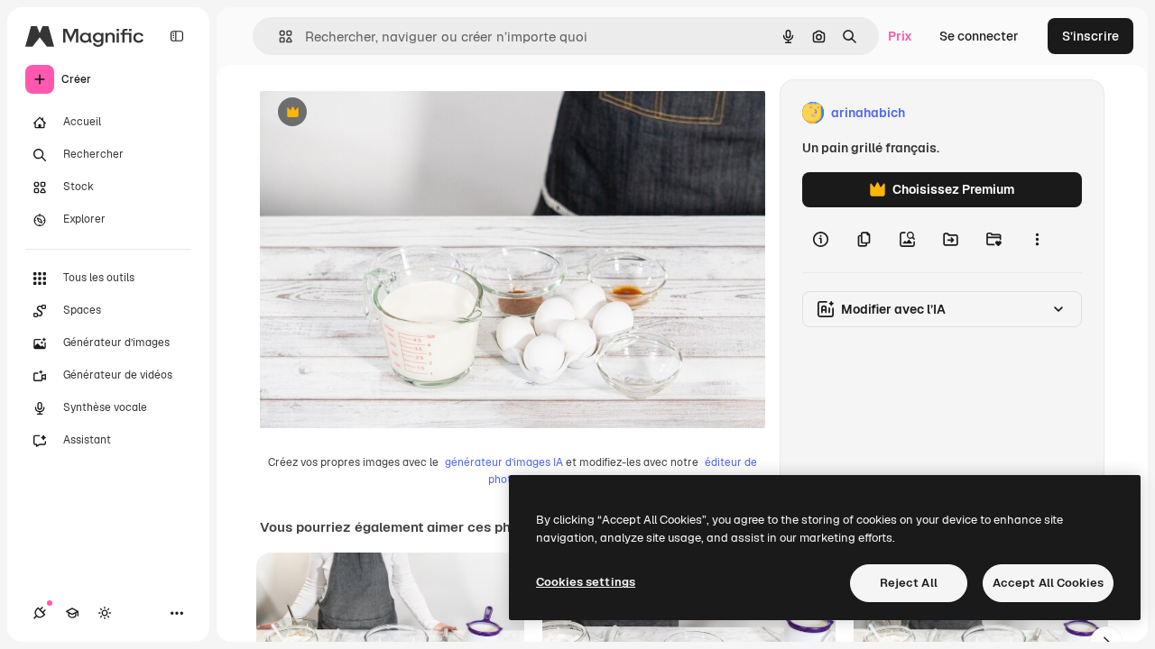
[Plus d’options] (1037, 240)
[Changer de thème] (104, 613)
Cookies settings (585, 582)
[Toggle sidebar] (176, 36)
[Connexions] (39, 613)
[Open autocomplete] (278, 36)
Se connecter (979, 36)
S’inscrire (1090, 36)
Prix (900, 36)
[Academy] (72, 613)
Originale (379, 113)
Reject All (909, 582)
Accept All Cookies (1048, 582)
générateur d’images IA (504, 462)
